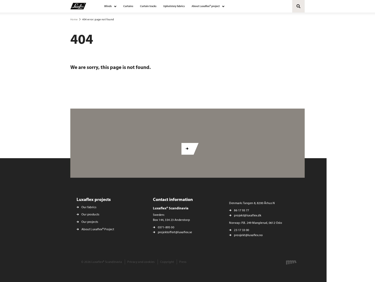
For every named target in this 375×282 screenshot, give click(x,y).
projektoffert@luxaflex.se (175, 232)
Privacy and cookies (141, 262)
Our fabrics (88, 207)
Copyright (167, 262)
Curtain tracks (148, 6)
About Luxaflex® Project (97, 229)
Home (74, 19)
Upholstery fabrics (174, 6)
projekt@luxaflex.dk (247, 215)
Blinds (108, 6)
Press (182, 262)
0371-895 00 (166, 227)
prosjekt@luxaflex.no (248, 235)
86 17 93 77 (241, 210)
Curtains (128, 6)
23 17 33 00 (241, 230)
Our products (90, 214)
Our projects (89, 222)
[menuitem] (110, 6)
